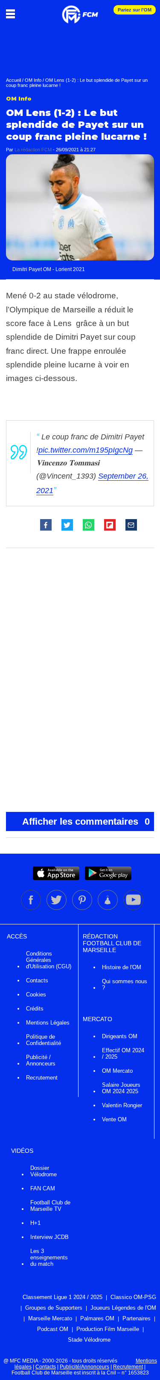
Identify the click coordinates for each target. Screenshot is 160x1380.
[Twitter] (57, 908)
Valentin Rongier (122, 1105)
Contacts (37, 980)
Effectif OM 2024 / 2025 (123, 1053)
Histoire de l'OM (121, 967)
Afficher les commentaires (86, 821)
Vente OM (114, 1119)
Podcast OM (52, 1329)
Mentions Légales (48, 1022)
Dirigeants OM (119, 1036)
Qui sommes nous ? (124, 984)
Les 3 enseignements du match (49, 1257)
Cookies (36, 994)
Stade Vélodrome (89, 1340)
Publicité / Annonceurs (40, 1060)
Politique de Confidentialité (43, 1040)
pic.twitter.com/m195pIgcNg (85, 450)
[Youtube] (133, 908)
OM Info (33, 80)
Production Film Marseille (107, 1329)
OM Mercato (117, 1071)
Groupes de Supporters (53, 1308)
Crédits (35, 1008)
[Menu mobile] (12, 13)
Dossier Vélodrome (43, 1171)
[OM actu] (80, 10)
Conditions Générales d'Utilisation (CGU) (48, 960)
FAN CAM (42, 1188)
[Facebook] (31, 908)
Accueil (13, 80)
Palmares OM (97, 1318)
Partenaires (136, 1318)
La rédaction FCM (33, 149)
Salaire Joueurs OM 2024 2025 (121, 1088)
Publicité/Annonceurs (84, 1367)
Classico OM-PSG (133, 1297)
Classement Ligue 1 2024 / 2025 (62, 1297)
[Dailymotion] (108, 908)
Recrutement (42, 1077)
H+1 (35, 1223)
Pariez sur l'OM (134, 9)
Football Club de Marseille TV (50, 1205)
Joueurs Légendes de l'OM (123, 1308)
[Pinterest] (82, 908)
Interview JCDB (49, 1237)
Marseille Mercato (50, 1318)
